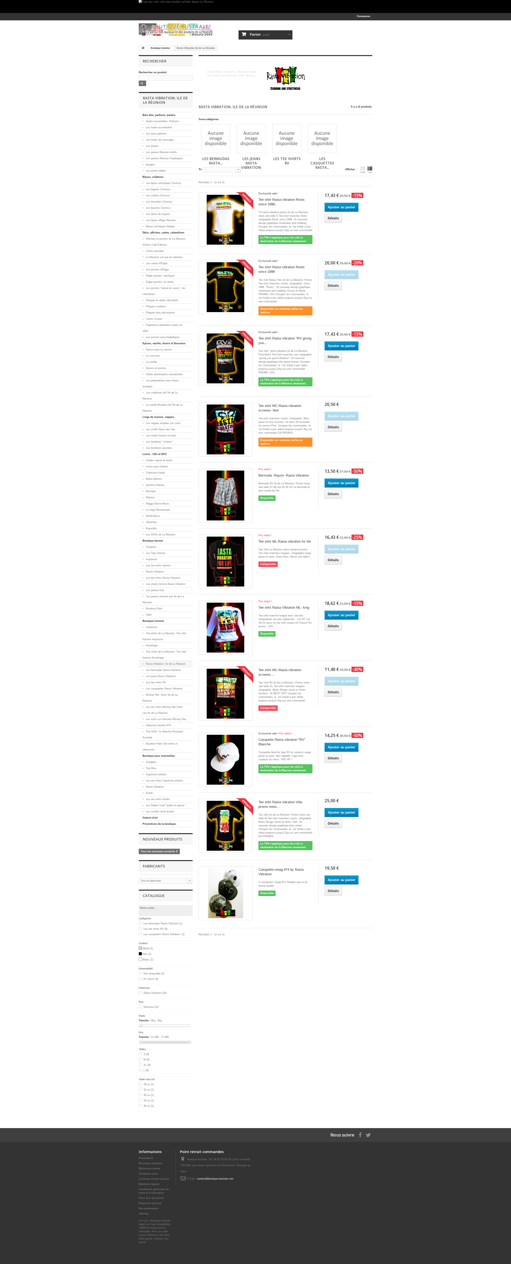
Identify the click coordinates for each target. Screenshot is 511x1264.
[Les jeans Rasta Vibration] (251, 138)
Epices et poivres (155, 368)
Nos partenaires (148, 1208)
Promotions (146, 1158)
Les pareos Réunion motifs (161, 152)
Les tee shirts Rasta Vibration (162, 577)
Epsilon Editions (155, 485)
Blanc (148, 959)
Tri (200, 169)
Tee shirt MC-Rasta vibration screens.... (279, 672)
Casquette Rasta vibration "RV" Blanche (281, 742)
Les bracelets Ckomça (158, 201)
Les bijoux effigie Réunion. (160, 220)
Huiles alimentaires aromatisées (164, 374)
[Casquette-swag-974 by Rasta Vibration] (226, 893)
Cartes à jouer (153, 318)
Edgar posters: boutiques (160, 275)
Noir (147, 953)
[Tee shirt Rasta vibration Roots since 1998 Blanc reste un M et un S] (226, 220)
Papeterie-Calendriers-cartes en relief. (162, 327)
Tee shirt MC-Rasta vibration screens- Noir (279, 408)
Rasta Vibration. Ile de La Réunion (165, 663)
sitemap (144, 1213)
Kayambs (151, 528)
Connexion (363, 16)
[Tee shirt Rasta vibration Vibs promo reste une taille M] (226, 826)
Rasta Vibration (154, 571)
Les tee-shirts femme (157, 565)
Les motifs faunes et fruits (160, 435)
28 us (149, 1084)
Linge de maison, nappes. (159, 416)
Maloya (149, 497)
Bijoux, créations (153, 176)
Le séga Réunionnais (157, 509)
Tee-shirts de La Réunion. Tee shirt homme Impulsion (164, 636)
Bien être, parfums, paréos (159, 115)
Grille (362, 172)
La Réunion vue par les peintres (163, 257)
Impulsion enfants (155, 774)
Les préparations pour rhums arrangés (161, 383)
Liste (370, 172)
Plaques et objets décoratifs (161, 300)
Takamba (150, 522)
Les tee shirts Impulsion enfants (164, 780)
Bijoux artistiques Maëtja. (160, 226)
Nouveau (151, 1006)
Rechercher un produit (152, 72)
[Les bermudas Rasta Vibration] (215, 138)
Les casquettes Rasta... (322, 163)
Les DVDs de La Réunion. (160, 534)
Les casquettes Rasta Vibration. (164, 688)
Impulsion (151, 559)
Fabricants (154, 866)
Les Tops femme (155, 553)
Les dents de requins (157, 214)
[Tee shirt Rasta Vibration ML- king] (226, 628)
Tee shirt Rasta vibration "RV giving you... (284, 340)
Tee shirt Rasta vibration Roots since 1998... (281, 202)
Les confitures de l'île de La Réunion (160, 395)
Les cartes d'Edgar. (156, 263)
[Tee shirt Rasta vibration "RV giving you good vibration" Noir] (226, 358)
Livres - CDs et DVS (155, 454)
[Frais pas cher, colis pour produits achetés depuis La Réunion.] (255, 6)
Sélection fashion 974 (158, 725)
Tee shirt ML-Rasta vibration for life (284, 541)
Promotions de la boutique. (159, 823)
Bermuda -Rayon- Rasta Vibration (283, 475)
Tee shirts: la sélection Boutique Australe (163, 734)
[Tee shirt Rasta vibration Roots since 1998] (226, 287)
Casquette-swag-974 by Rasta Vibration (281, 872)
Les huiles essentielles (158, 127)
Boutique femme (153, 540)
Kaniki (149, 792)
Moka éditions (153, 478)
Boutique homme (153, 620)
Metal (148, 948)
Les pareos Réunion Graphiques (164, 158)
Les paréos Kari (154, 590)
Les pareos (152, 145)
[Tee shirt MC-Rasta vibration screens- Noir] (226, 429)
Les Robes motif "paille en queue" (165, 805)
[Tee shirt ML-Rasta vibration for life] (226, 562)
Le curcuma (152, 355)
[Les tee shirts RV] (286, 138)
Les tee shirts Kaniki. (157, 799)
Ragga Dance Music (157, 503)
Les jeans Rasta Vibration (160, 676)
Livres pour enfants (156, 466)
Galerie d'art (150, 817)
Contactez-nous (148, 1173)
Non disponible (154, 973)
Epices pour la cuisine (158, 349)
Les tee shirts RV (155, 682)
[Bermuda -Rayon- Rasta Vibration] (226, 495)
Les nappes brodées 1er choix (163, 423)
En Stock (151, 978)
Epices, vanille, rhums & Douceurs (164, 343)
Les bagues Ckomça (157, 189)
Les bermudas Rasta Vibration (163, 670)
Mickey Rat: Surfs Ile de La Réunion (160, 697)
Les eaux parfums (156, 133)
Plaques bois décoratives (160, 312)
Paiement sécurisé (150, 1203)
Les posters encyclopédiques (162, 337)
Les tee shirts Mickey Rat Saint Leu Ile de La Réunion (162, 709)
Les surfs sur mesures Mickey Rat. (166, 719)
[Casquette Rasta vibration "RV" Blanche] (226, 760)
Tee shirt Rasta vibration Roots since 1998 (281, 269)
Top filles (150, 768)
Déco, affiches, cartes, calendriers (163, 232)
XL (147, 1064)
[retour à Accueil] (143, 48)
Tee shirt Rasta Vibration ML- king (283, 607)
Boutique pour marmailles (159, 755)
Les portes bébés (155, 170)
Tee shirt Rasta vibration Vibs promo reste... (280, 804)
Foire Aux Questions (151, 1198)
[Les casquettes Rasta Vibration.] (322, 138)
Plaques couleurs (155, 306)
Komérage (151, 645)
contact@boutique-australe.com (215, 1178)
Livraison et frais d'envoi (154, 1178)
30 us (149, 1095)
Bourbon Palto (153, 608)
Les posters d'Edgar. (157, 269)
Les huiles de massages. (160, 139)
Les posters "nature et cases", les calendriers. (164, 291)
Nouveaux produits (162, 839)
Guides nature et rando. (159, 460)
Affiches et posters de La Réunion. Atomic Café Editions (164, 241)
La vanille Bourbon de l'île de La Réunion (163, 407)
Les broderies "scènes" (159, 441)
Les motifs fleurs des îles (160, 429)
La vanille (151, 361)
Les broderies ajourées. (159, 447)
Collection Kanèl (155, 472)
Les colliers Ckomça (157, 195)
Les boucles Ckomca (157, 207)
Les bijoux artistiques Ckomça (163, 183)
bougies (150, 164)
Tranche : (144, 1020)
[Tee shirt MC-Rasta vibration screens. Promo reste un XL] (226, 694)
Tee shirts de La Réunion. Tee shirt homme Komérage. (164, 654)
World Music (152, 515)
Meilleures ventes (149, 1168)
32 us (149, 1089)
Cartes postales (154, 250)
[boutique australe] (176, 29)
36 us (149, 1105)
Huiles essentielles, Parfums (162, 121)
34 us (149, 1100)
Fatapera (150, 546)
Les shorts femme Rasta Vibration (165, 584)
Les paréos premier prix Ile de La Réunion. (163, 599)
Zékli (148, 614)
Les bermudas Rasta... (215, 160)
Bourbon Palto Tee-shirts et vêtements (160, 746)
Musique (150, 491)
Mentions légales (149, 1184)
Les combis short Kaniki (159, 811)
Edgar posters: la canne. (159, 281)
